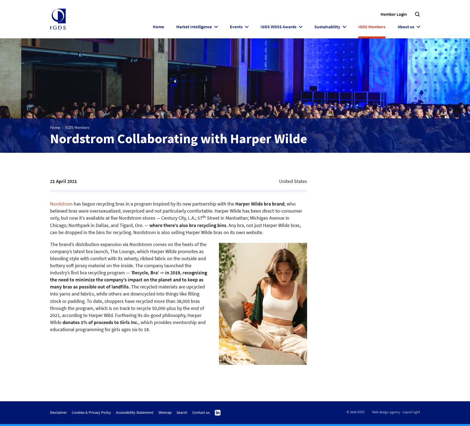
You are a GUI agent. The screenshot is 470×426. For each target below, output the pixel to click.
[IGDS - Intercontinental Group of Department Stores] (58, 19)
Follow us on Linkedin (218, 413)
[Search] (417, 14)
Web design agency (386, 412)
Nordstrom (61, 204)
